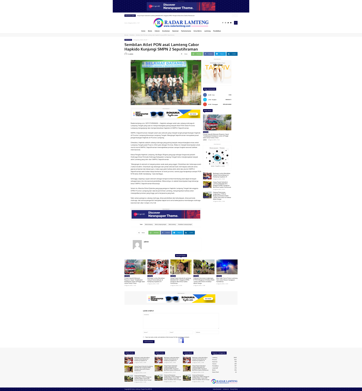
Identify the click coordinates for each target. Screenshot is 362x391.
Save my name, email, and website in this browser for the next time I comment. (167, 337)
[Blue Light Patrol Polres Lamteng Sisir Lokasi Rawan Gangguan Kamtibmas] (227, 266)
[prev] (233, 15)
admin (131, 54)
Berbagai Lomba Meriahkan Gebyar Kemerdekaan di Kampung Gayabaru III (221, 175)
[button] (236, 22)
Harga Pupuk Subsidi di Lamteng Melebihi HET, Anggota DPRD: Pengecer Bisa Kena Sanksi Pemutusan (222, 184)
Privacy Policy (234, 389)
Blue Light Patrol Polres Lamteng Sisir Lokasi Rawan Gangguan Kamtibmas (226, 279)
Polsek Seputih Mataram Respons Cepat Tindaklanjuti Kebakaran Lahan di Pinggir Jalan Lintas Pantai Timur (216, 135)
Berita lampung (148, 224)
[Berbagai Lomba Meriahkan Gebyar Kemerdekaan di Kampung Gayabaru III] (207, 176)
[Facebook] (223, 22)
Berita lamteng (172, 224)
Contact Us (226, 389)
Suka (230, 95)
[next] (236, 15)
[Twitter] (228, 22)
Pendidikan (132, 35)
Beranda (126, 35)
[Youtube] (230, 22)
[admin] (126, 54)
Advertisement (217, 389)
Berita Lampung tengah (160, 224)
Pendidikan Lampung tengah (185, 224)
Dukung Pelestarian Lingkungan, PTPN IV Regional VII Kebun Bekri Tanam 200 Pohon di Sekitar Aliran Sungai (167, 15)
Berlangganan (227, 104)
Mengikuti (228, 99)
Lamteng (206, 132)
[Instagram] (225, 22)
